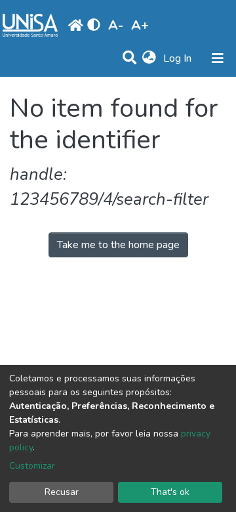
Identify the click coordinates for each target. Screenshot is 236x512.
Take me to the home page (118, 245)
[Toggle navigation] (217, 58)
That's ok (170, 492)
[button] (149, 58)
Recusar (62, 492)
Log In (178, 58)
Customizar (32, 465)
